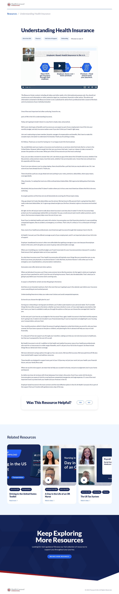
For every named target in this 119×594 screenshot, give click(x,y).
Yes (80, 402)
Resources (12, 14)
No (89, 402)
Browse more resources (59, 556)
